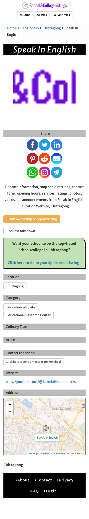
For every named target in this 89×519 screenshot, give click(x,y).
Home (26, 15)
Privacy (66, 480)
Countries (63, 15)
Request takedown (20, 231)
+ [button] (9, 404)
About (23, 480)
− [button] (9, 411)
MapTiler (45, 453)
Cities (43, 15)
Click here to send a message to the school (33, 361)
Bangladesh (29, 28)
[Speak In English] (46, 428)
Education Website (20, 307)
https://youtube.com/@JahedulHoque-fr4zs (39, 381)
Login (51, 491)
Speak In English (47, 437)
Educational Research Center (28, 315)
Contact (44, 480)
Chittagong (52, 28)
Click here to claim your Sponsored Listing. (44, 263)
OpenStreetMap (61, 453)
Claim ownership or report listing (31, 219)
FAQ (35, 491)
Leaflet (31, 453)
